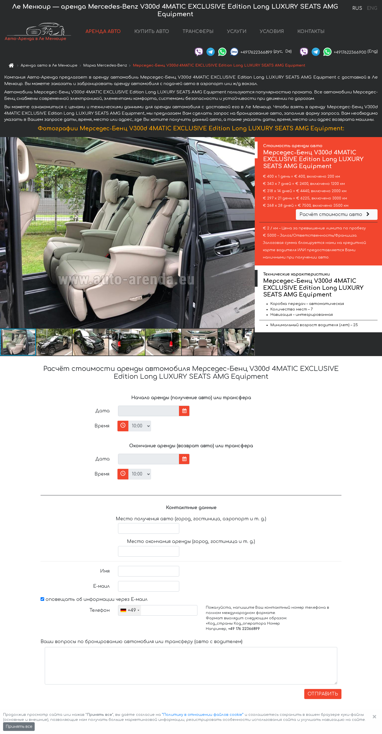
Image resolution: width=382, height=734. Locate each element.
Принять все (19, 726)
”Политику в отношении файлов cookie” (203, 715)
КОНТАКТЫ (311, 31)
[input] (148, 411)
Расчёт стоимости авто (332, 214)
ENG (372, 8)
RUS (357, 8)
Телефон (99, 610)
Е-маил (101, 586)
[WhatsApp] (222, 51)
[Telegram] (210, 51)
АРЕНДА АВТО (103, 31)
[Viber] (199, 51)
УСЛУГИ (236, 31)
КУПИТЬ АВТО (151, 31)
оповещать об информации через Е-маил (95, 599)
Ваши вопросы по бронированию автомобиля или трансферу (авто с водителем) (141, 641)
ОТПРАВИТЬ (323, 694)
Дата (102, 410)
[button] (54, 342)
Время (102, 426)
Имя (105, 571)
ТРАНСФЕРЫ (198, 31)
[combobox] (129, 610)
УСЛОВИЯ (272, 31)
